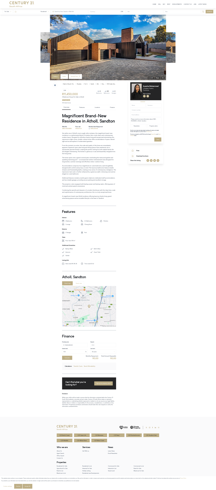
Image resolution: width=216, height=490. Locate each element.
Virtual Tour (74, 76)
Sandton (93, 84)
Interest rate (65, 348)
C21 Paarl (116, 435)
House (103, 84)
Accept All (27, 486)
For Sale (87, 84)
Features (82, 107)
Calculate (67, 358)
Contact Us (60, 458)
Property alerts (154, 126)
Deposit (92, 342)
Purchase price (65, 342)
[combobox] (62, 11)
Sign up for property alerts (103, 383)
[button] (45, 47)
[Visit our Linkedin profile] (155, 427)
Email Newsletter (112, 453)
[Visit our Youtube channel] (158, 427)
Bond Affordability (89, 366)
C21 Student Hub (151, 435)
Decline (18, 486)
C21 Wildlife (64, 440)
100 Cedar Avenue (111, 84)
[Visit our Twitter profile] (146, 427)
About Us (59, 451)
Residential (79, 84)
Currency (92, 11)
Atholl (98, 84)
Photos (157, 78)
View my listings (146, 93)
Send (157, 139)
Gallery (55, 76)
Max (166, 11)
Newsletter (137, 126)
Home (73, 84)
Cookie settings (7, 486)
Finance (112, 107)
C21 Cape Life (82, 435)
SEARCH (209, 11)
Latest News (111, 451)
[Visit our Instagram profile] (149, 427)
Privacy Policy (149, 131)
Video (64, 76)
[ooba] (123, 427)
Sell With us (85, 451)
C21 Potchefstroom (134, 435)
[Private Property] (135, 427)
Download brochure (142, 156)
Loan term (92, 348)
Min (129, 11)
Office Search (60, 456)
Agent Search (60, 453)
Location (97, 107)
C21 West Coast (99, 440)
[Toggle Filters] (203, 11)
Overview (66, 107)
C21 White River (82, 440)
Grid (163, 78)
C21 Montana (99, 435)
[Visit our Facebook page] (152, 427)
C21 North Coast (64, 435)
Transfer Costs (78, 366)
